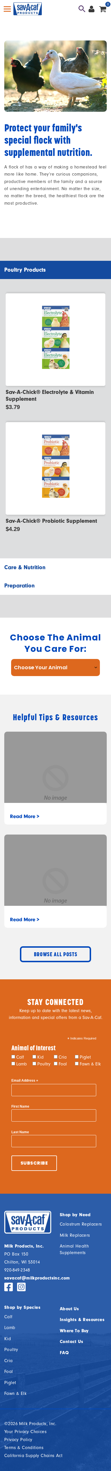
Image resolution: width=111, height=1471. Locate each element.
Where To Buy (74, 1330)
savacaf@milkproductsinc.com (37, 1278)
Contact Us (71, 1341)
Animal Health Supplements (74, 1249)
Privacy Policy (18, 1439)
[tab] (55, 270)
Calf (20, 1057)
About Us (69, 1308)
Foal (63, 1064)
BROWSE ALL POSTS (55, 954)
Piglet (85, 1057)
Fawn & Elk (90, 1064)
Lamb (21, 1064)
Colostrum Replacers (81, 1224)
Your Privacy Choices (25, 1431)
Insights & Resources (82, 1319)
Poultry (43, 1064)
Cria (63, 1057)
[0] (102, 9)
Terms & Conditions (24, 1447)
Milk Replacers (75, 1235)
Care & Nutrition (25, 567)
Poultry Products (25, 269)
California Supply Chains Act (33, 1455)
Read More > (24, 816)
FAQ (64, 1352)
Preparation (19, 585)
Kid (40, 1057)
